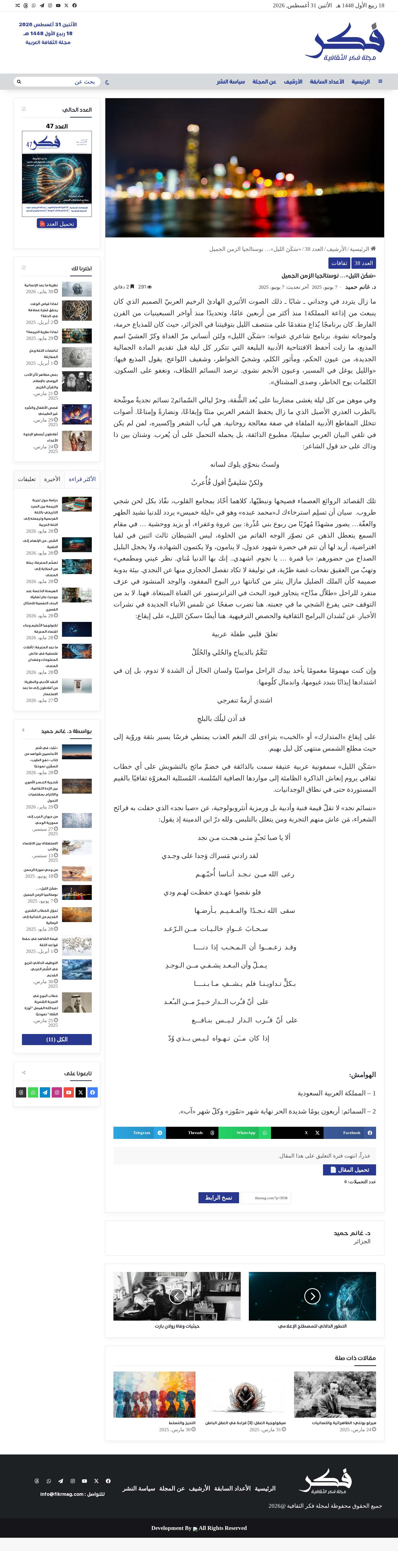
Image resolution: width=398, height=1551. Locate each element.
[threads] (26, 5)
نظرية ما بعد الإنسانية (41, 285)
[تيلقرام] (42, 5)
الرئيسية (361, 81)
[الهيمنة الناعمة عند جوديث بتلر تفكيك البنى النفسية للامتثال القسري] (77, 595)
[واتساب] (34, 5)
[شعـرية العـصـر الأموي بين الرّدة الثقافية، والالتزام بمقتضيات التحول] (77, 786)
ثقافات (339, 263)
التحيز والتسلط (182, 1423)
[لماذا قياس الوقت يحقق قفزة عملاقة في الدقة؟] (77, 310)
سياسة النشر (231, 81)
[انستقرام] (50, 5)
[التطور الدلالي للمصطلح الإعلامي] (312, 1296)
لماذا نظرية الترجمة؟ (42, 332)
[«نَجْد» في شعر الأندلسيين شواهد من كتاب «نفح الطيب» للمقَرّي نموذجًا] (77, 751)
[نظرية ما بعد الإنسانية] (77, 289)
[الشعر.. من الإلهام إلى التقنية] (77, 544)
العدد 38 (314, 249)
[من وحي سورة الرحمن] (77, 873)
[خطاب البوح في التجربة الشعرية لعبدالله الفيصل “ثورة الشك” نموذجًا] (77, 1002)
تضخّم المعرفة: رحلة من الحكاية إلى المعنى (42, 569)
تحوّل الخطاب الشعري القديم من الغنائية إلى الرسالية (40, 917)
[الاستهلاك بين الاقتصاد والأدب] (77, 847)
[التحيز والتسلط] (154, 1394)
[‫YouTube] (58, 5)
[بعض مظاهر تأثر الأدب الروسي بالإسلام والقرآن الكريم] (77, 381)
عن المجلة (264, 81)
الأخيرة (52, 479)
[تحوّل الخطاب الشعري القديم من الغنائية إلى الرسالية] (77, 914)
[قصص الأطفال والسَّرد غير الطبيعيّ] (77, 414)
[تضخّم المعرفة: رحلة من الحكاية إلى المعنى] (77, 566)
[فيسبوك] (74, 5)
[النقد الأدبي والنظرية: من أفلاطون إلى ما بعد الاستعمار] (77, 685)
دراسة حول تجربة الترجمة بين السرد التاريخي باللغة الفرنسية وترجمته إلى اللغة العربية (41, 512)
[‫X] (66, 5)
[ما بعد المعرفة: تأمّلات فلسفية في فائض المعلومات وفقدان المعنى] (77, 651)
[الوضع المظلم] (107, 83)
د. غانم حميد (360, 286)
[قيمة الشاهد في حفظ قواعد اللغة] (77, 945)
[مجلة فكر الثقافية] (344, 42)
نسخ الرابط (218, 1197)
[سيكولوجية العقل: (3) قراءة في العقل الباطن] (245, 1394)
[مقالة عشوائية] (18, 5)
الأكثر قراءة (82, 479)
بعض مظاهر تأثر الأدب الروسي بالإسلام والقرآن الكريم (41, 381)
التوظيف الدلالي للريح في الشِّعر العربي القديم (41, 969)
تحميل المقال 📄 (349, 1169)
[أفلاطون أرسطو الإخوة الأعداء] (77, 441)
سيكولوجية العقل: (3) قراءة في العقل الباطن (245, 1423)
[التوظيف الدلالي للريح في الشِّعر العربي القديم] (77, 969)
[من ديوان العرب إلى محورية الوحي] (77, 820)
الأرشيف (293, 81)
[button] (350, 1133)
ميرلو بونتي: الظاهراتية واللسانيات (344, 1423)
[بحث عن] (19, 82)
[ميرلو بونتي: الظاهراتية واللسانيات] (335, 1394)
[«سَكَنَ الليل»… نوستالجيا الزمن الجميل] (77, 892)
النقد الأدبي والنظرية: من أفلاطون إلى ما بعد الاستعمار (40, 688)
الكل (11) (57, 1039)
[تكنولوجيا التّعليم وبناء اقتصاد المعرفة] (77, 629)
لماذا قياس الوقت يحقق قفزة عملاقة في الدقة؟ (43, 310)
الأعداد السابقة (327, 81)
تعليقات (27, 479)
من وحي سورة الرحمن (41, 870)
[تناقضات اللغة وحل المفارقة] (77, 357)
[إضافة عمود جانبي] (380, 82)
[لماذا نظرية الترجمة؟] (77, 336)
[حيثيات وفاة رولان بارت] (177, 1296)
